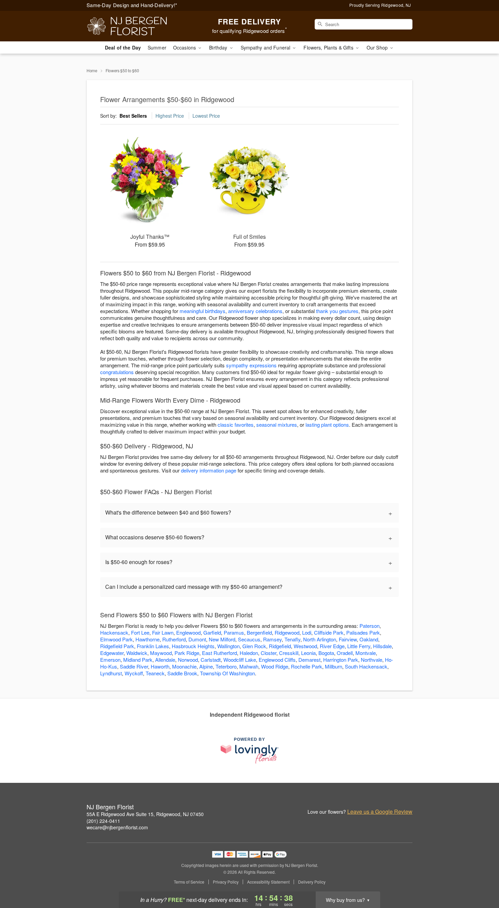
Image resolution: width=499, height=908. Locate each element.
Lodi (306, 632)
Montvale (365, 652)
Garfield (212, 632)
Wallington (228, 646)
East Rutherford (219, 652)
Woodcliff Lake (239, 659)
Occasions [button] (185, 47)
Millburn (333, 666)
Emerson (110, 659)
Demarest (309, 659)
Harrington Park (340, 659)
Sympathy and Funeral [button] (266, 47)
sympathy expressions (251, 365)
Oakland (368, 639)
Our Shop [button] (378, 47)
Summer (157, 47)
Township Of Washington (227, 673)
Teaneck (155, 673)
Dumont (197, 639)
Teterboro (226, 666)
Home (92, 70)
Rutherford (174, 639)
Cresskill (288, 652)
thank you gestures (337, 310)
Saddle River (134, 666)
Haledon (249, 652)
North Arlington (319, 639)
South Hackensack (366, 666)
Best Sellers (133, 115)
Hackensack (114, 632)
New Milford (222, 639)
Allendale (165, 659)
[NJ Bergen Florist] (135, 26)
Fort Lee (140, 632)
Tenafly (292, 639)
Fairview (348, 639)
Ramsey (272, 639)
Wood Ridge (274, 666)
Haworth (160, 666)
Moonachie (184, 666)
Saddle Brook (182, 673)
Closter (268, 652)
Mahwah (248, 666)
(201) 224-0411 (103, 820)
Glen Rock (254, 646)
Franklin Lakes (153, 646)
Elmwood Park (116, 639)
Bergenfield (259, 632)
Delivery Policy (312, 882)
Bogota (326, 652)
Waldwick (136, 652)
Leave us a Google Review (379, 811)
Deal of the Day (123, 47)
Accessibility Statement (268, 882)
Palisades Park (363, 632)
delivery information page (208, 470)
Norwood (188, 659)
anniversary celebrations (255, 310)
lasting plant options (327, 424)
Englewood (188, 632)
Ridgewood (287, 632)
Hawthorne (147, 639)
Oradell (345, 652)
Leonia (308, 652)
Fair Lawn (162, 632)
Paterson (369, 625)
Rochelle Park (306, 666)
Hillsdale (382, 646)
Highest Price (169, 115)
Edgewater (112, 652)
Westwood (305, 646)
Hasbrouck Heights (193, 646)
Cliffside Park (329, 632)
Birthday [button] (218, 47)
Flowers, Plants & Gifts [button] (328, 47)
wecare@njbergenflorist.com (117, 827)
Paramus (234, 632)
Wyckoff (134, 673)
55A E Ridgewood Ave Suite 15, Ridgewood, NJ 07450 (145, 814)
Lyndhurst (111, 673)
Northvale (371, 659)
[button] (481, 879)
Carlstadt (211, 659)
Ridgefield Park (117, 646)
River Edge (332, 646)
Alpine (206, 666)
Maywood (161, 652)
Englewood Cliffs (277, 659)
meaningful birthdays (202, 310)
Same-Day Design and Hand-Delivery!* (132, 4)
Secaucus (249, 639)
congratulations (117, 371)
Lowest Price (206, 115)
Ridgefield (280, 646)
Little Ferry (358, 646)
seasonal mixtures (276, 424)
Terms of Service (189, 882)
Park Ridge (186, 652)
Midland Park (137, 659)
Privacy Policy (226, 882)
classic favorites (236, 424)
